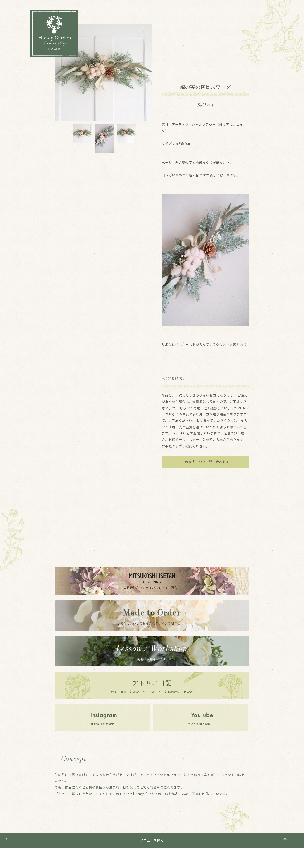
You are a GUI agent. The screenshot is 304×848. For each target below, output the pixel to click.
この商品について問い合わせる (205, 461)
